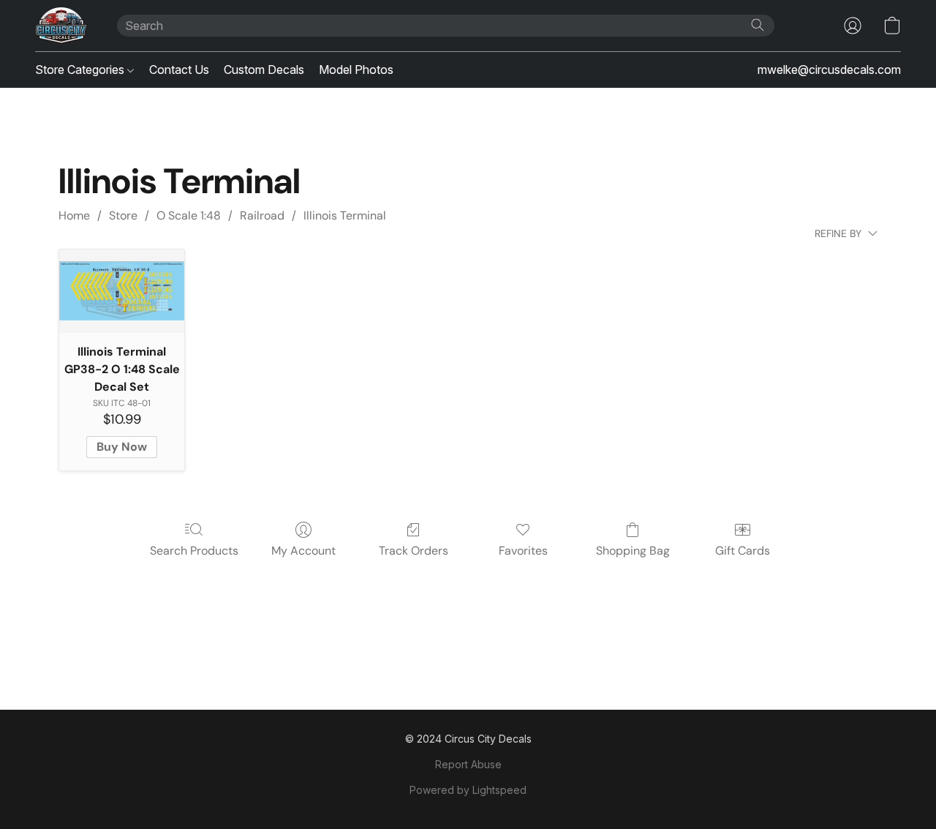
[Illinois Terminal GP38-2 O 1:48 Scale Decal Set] (121, 291)
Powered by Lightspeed (468, 790)
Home (74, 215)
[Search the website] (758, 25)
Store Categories (81, 69)
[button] (61, 25)
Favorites (523, 550)
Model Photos (356, 69)
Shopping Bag (633, 550)
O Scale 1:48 (188, 215)
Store (123, 215)
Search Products (194, 550)
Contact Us (179, 69)
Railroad (262, 215)
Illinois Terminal (344, 215)
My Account (303, 550)
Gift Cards (742, 550)
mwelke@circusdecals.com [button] (829, 69)
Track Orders (413, 550)
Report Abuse (468, 764)
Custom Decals (264, 69)
